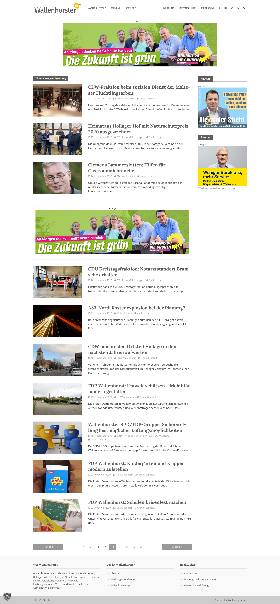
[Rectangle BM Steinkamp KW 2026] (222, 165)
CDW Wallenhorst (124, 98)
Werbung (169, 8)
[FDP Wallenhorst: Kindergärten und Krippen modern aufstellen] (57, 476)
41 (119, 546)
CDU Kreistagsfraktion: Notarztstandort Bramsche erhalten (139, 272)
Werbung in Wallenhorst (124, 579)
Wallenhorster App (121, 585)
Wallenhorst (87, 573)
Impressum (207, 8)
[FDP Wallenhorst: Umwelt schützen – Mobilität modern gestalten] (57, 398)
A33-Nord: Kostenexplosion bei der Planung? (136, 308)
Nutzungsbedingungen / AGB (200, 579)
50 (141, 546)
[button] (7, 597)
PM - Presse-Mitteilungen (130, 137)
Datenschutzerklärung (196, 585)
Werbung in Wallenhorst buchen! (217, 188)
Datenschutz (187, 8)
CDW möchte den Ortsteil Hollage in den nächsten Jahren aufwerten (132, 349)
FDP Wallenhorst (125, 396)
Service (129, 8)
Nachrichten (96, 8)
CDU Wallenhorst (126, 176)
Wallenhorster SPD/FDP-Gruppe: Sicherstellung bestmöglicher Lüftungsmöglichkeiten (137, 427)
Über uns (116, 573)
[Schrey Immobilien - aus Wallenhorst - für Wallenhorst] (112, 230)
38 (98, 546)
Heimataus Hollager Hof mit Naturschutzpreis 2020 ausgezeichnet (138, 129)
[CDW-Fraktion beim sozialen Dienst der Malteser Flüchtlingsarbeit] (57, 100)
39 (105, 546)
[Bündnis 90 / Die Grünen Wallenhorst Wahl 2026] (140, 44)
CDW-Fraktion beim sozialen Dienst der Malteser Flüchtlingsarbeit (139, 90)
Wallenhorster (124, 313)
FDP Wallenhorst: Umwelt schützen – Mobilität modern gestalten (139, 388)
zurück (49, 546)
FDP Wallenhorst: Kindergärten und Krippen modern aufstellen (136, 466)
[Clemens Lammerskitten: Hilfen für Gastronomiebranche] (57, 178)
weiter (176, 546)
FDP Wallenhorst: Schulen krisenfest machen (137, 502)
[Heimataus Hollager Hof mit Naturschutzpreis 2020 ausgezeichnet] (57, 139)
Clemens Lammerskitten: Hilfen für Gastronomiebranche (126, 168)
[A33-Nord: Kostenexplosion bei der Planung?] (57, 320)
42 (126, 546)
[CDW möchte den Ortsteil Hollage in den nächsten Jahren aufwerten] (57, 359)
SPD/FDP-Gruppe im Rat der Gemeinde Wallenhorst (144, 435)
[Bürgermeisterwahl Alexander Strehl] (222, 107)
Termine (116, 8)
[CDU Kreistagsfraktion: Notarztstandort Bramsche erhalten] (57, 282)
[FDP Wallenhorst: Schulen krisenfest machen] (57, 515)
